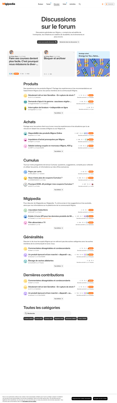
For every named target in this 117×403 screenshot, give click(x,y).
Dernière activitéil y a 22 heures (85, 103)
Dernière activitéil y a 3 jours (86, 135)
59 (83, 171)
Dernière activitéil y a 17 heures (85, 262)
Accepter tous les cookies (100, 398)
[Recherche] (79, 4)
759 (77, 254)
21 (82, 133)
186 (79, 139)
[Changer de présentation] (102, 4)
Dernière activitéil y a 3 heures (85, 97)
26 (89, 107)
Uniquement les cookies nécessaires (82, 398)
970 (78, 216)
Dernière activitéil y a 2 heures (85, 250)
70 (81, 95)
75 (82, 248)
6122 (28, 73)
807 (77, 133)
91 (83, 210)
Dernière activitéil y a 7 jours (86, 173)
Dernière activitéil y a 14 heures (85, 256)
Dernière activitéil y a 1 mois (86, 180)
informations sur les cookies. (29, 401)
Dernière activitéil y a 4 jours (86, 147)
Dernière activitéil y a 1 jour (86, 109)
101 (81, 145)
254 (80, 222)
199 (51, 74)
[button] (93, 64)
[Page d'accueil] (9, 4)
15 (82, 254)
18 (89, 260)
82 (23, 73)
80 (82, 101)
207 (85, 184)
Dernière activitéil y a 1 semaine (85, 218)
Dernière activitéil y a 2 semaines (85, 224)
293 (80, 177)
